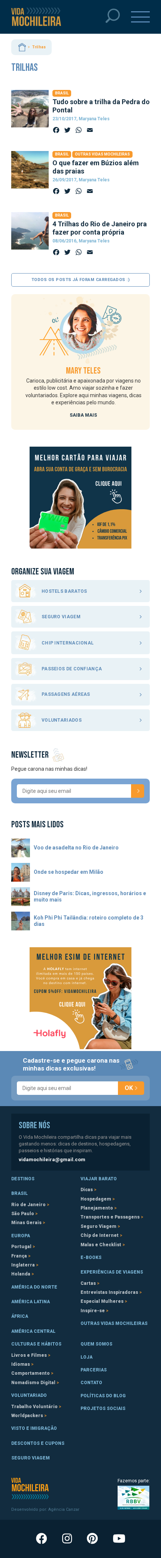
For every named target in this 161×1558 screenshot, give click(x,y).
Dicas (86, 1189)
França (19, 1256)
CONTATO (91, 1382)
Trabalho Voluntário (34, 1406)
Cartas (88, 1283)
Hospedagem (95, 1199)
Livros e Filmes (29, 1355)
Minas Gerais (26, 1222)
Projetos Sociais (102, 1408)
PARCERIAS (93, 1370)
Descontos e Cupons (37, 1443)
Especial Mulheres (102, 1301)
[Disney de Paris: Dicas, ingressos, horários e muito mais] (20, 896)
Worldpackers (27, 1415)
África (19, 1316)
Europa (20, 1235)
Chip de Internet (99, 1235)
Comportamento (30, 1373)
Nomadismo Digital (33, 1382)
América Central (33, 1331)
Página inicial (22, 47)
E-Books (90, 1257)
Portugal (21, 1246)
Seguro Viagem (98, 1226)
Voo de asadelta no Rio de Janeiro (76, 848)
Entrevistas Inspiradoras (109, 1292)
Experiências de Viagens (111, 1272)
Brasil (62, 93)
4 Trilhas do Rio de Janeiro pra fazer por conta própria (99, 228)
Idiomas (20, 1364)
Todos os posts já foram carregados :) (80, 279)
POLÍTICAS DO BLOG (103, 1395)
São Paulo (22, 1213)
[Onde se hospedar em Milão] (20, 872)
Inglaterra (23, 1265)
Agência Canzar (63, 1509)
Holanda (20, 1274)
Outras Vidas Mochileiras (102, 154)
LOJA (86, 1357)
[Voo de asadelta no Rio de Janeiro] (20, 848)
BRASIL (19, 1193)
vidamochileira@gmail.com (52, 1159)
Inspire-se (92, 1310)
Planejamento (96, 1208)
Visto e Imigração (34, 1428)
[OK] (137, 791)
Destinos (22, 1178)
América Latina (30, 1301)
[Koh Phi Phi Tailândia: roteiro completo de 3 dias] (20, 921)
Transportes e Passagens (110, 1217)
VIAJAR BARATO (98, 1178)
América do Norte (34, 1287)
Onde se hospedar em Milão (68, 872)
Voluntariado (29, 1395)
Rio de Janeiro (28, 1204)
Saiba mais (83, 415)
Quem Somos (96, 1344)
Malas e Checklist (100, 1244)
